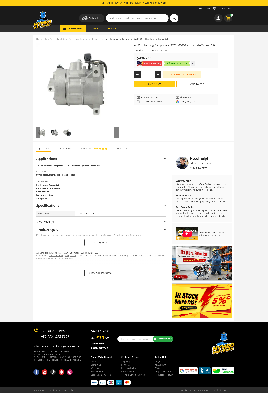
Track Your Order (224, 8)
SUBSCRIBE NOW (165, 339)
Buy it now (154, 83)
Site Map (56, 390)
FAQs (157, 368)
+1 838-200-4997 (203, 8)
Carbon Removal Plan (101, 374)
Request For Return (164, 374)
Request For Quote (164, 371)
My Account (160, 364)
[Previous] (74, 2)
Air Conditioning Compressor (89, 39)
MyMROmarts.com (42, 390)
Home (39, 39)
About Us (95, 361)
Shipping (125, 361)
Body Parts (49, 39)
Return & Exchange (130, 368)
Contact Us (96, 364)
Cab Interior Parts (65, 39)
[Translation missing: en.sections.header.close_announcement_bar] (264, 2)
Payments (125, 364)
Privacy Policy (127, 371)
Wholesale (95, 368)
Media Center (97, 371)
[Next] (194, 2)
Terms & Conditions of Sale (134, 374)
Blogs (157, 361)
